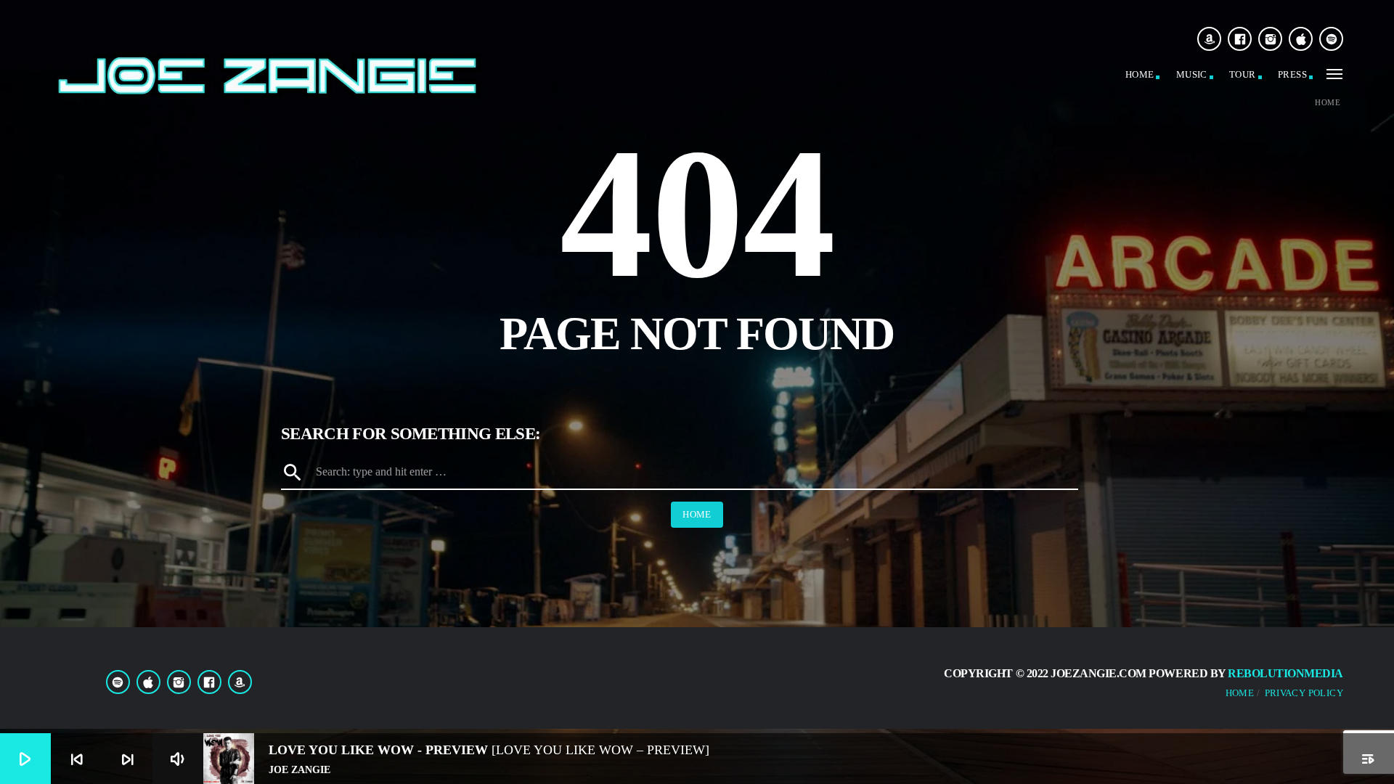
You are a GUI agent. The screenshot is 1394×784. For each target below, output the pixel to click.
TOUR (1242, 74)
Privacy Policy (1304, 692)
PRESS (1292, 74)
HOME (1139, 74)
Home (1327, 103)
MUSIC (1191, 74)
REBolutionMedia (1285, 673)
